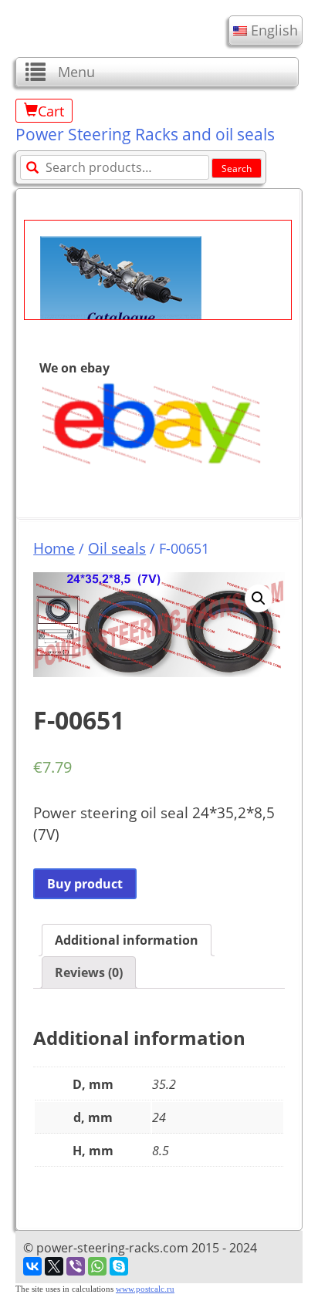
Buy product (85, 883)
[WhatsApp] (97, 1266)
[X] (54, 1266)
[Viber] (75, 1266)
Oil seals (117, 548)
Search (237, 168)
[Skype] (119, 1266)
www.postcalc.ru (145, 1289)
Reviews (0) (89, 972)
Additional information (126, 940)
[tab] (126, 940)
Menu (76, 71)
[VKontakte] (32, 1266)
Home (54, 548)
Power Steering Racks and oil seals (145, 134)
